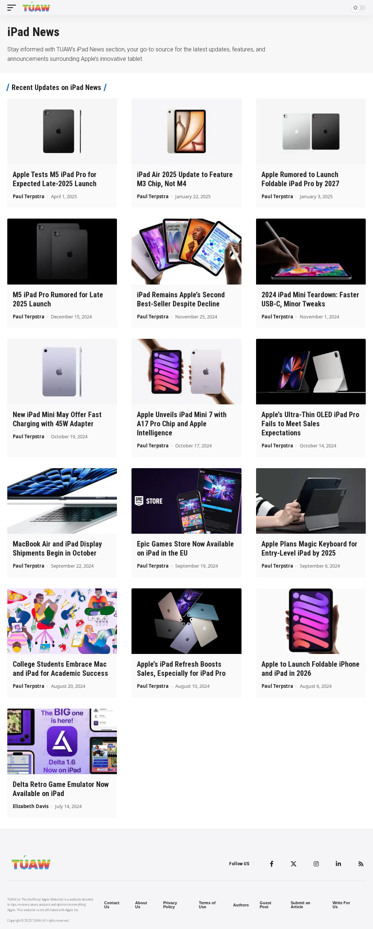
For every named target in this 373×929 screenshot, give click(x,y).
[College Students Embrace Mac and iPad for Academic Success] (62, 621)
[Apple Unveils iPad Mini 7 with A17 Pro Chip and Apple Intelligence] (186, 372)
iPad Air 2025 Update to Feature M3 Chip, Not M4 (185, 179)
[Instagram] (316, 864)
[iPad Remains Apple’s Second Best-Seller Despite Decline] (186, 252)
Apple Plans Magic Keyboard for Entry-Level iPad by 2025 (309, 548)
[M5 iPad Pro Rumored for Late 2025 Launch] (62, 252)
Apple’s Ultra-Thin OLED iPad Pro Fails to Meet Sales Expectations (310, 423)
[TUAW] (36, 7)
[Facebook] (271, 864)
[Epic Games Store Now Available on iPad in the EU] (186, 501)
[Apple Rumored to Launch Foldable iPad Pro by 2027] (311, 131)
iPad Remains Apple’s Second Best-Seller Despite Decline (181, 299)
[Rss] (361, 864)
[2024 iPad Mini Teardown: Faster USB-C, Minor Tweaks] (311, 252)
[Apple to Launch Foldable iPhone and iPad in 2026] (311, 621)
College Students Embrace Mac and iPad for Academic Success (60, 669)
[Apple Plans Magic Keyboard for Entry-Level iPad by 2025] (311, 501)
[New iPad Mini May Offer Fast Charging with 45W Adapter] (62, 372)
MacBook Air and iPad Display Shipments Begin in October (57, 548)
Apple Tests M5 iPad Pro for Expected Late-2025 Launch (55, 179)
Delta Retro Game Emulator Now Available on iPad (61, 789)
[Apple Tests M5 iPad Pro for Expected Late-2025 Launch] (62, 131)
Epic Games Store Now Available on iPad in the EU (185, 548)
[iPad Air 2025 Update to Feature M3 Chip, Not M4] (186, 131)
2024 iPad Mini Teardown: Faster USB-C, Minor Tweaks (310, 299)
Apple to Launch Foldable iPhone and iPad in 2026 (311, 669)
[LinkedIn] (338, 864)
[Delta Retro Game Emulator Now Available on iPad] (62, 742)
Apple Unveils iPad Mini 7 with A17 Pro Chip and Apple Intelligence (182, 423)
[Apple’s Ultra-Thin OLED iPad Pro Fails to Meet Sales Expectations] (311, 372)
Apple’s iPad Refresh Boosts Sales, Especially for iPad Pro (181, 669)
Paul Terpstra (28, 196)
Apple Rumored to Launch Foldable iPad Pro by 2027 (300, 179)
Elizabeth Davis (30, 806)
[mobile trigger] (13, 7)
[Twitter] (293, 864)
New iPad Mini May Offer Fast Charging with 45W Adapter (57, 419)
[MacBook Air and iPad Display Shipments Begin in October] (62, 501)
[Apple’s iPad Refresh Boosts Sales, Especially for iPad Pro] (186, 621)
